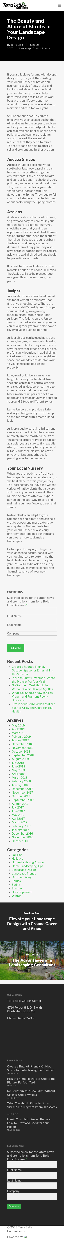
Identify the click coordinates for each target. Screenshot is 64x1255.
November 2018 (22, 747)
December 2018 (22, 744)
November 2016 (22, 837)
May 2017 (18, 815)
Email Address (17, 605)
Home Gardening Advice (28, 862)
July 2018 (18, 762)
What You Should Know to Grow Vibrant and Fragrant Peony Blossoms (32, 696)
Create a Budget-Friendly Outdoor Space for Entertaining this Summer (32, 670)
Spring (16, 884)
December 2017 (22, 788)
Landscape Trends (24, 873)
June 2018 (18, 766)
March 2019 (19, 733)
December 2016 (22, 833)
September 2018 (23, 755)
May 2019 (18, 725)
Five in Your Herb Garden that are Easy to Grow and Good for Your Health (33, 707)
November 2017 (22, 792)
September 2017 (23, 800)
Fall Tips (17, 855)
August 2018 (20, 759)
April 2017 (18, 818)
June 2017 (18, 811)
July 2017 (18, 807)
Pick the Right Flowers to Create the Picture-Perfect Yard (31, 1080)
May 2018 (18, 770)
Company (13, 633)
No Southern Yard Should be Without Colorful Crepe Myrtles (31, 1092)
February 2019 (21, 736)
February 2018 (21, 781)
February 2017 (21, 826)
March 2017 (19, 822)
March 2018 (19, 777)
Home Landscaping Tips (27, 866)
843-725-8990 (27, 1018)
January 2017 (20, 829)
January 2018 (20, 785)
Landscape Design (30, 48)
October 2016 (21, 841)
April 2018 (18, 774)
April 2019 (18, 729)
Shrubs (46, 48)
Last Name (14, 624)
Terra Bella (17, 44)
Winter (16, 896)
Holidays (17, 858)
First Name (14, 616)
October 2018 (21, 751)
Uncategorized (22, 892)
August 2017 (20, 803)
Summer (17, 888)
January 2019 (20, 740)
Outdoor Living (22, 877)
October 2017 (21, 796)
